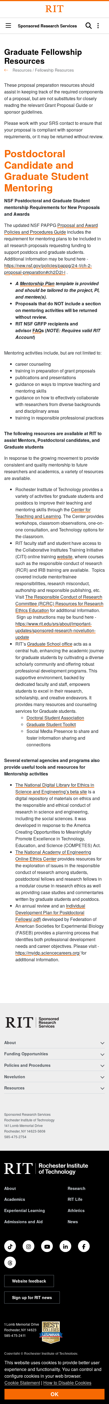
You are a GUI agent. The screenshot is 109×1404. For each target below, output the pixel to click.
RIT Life (75, 1199)
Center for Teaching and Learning (53, 512)
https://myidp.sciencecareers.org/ (47, 953)
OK (54, 1394)
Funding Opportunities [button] (26, 1053)
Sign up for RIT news (32, 1297)
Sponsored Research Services (47, 26)
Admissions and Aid (23, 1221)
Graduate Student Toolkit (51, 724)
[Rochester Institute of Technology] (54, 8)
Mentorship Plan (37, 283)
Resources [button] (14, 1088)
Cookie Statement (22, 1382)
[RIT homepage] (46, 1169)
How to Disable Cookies (67, 1382)
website (64, 556)
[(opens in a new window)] (10, 1246)
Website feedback (29, 1281)
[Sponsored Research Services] (32, 1022)
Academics (14, 1199)
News (73, 1221)
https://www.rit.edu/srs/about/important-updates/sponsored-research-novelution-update (55, 630)
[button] (8, 25)
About (10, 1188)
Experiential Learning (24, 1210)
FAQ (36, 330)
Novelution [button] (14, 1076)
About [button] (10, 1042)
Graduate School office (49, 644)
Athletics (76, 1210)
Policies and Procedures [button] (27, 1065)
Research (77, 1188)
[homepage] (8, 70)
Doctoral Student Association (55, 717)
